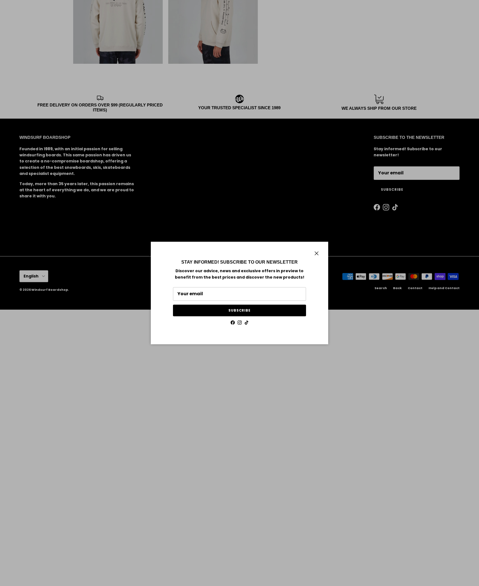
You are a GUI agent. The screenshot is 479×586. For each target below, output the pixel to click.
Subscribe (239, 310)
